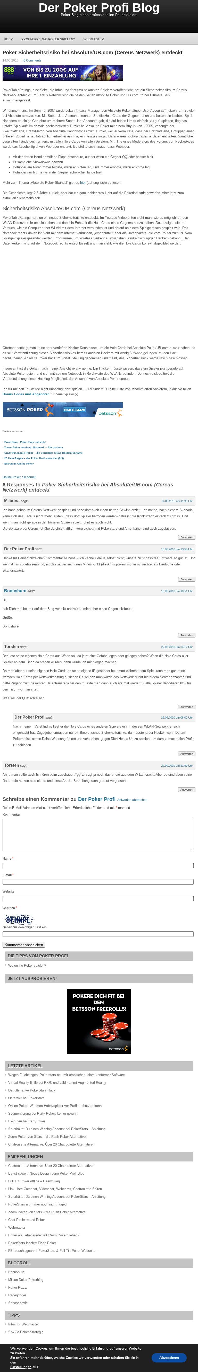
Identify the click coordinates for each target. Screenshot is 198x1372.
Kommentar (11, 814)
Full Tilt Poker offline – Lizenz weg (34, 1181)
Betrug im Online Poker (19, 463)
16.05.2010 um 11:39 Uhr (177, 501)
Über (8, 39)
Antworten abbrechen (132, 800)
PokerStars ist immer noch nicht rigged (37, 1204)
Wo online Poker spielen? (27, 965)
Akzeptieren (169, 1357)
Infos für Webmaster (23, 1324)
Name (8, 858)
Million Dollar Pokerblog (25, 1280)
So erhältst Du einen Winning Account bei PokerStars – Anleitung (56, 1129)
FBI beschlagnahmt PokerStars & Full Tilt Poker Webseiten (52, 1251)
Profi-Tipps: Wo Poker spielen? (48, 39)
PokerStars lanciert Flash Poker (32, 1243)
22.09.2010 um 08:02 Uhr (177, 717)
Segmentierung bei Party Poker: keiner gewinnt (43, 1113)
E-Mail (8, 875)
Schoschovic (18, 1303)
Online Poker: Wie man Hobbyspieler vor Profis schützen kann (55, 1106)
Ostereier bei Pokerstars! (27, 1098)
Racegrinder (17, 1295)
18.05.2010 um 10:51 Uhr (177, 591)
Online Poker (12, 477)
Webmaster (94, 39)
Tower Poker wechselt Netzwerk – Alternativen (33, 447)
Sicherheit (29, 477)
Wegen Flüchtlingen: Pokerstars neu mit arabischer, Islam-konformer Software (66, 1075)
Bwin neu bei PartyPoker (26, 1121)
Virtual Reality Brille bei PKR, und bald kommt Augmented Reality (57, 1083)
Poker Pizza (17, 1287)
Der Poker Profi (97, 799)
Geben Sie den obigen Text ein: (25, 927)
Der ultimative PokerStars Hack (31, 1090)
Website (8, 891)
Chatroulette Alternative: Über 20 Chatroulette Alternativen (51, 1144)
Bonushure (15, 591)
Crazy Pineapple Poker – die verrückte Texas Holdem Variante (43, 452)
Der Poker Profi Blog (99, 7)
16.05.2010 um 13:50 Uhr (177, 549)
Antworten (186, 537)
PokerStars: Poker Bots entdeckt (25, 442)
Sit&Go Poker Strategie (25, 1332)
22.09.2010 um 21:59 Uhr (177, 765)
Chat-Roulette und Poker (26, 1220)
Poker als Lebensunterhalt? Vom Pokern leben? (43, 1235)
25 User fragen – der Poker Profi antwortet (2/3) (34, 458)
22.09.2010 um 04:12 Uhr (177, 647)
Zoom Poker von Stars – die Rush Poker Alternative (47, 1137)
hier (83, 183)
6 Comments (32, 60)
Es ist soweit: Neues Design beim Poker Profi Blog (46, 1173)
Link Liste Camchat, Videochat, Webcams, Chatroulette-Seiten (55, 1189)
